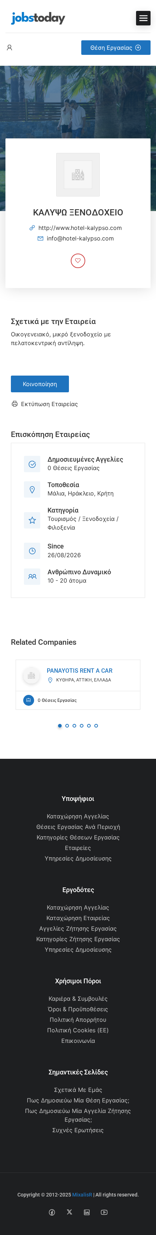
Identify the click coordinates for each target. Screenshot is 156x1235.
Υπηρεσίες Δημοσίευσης (78, 858)
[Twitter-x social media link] (69, 1212)
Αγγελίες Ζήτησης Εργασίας (78, 928)
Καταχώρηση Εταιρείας (78, 918)
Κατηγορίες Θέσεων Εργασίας (78, 837)
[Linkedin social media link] (87, 1212)
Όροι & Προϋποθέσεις (78, 1009)
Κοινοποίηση (40, 384)
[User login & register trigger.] (9, 48)
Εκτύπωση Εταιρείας (49, 404)
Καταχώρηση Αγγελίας (78, 816)
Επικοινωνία (78, 1040)
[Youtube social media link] (104, 1212)
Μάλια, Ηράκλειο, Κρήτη (81, 493)
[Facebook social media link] (52, 1212)
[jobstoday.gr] (35, 17)
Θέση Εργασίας (111, 47)
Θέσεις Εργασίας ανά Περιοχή (78, 826)
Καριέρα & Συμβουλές (78, 998)
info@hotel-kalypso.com (80, 238)
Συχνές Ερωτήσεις (78, 1130)
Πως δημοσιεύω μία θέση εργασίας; (78, 1100)
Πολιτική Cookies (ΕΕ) (78, 1030)
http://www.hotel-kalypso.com (80, 227)
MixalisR (82, 1195)
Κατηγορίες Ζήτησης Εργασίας (78, 939)
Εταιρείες (78, 847)
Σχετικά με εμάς (78, 1089)
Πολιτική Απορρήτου (78, 1019)
